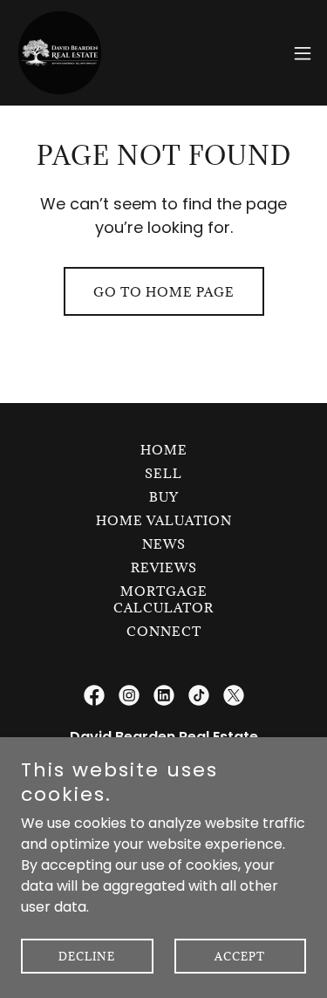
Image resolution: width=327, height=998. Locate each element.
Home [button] (163, 449)
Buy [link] (164, 497)
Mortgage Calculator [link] (163, 599)
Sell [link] (163, 473)
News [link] (164, 544)
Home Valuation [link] (164, 520)
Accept (240, 956)
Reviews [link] (164, 567)
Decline (86, 956)
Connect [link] (163, 631)
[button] (302, 53)
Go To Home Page (164, 292)
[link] (60, 53)
